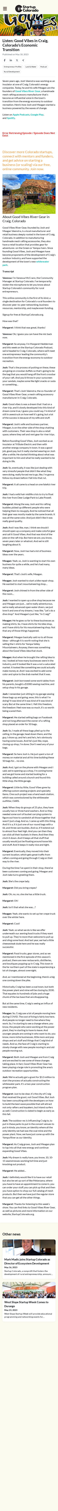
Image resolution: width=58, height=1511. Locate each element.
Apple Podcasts (21, 114)
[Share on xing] (23, 60)
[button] (5, 8)
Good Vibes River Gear (27, 91)
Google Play (37, 114)
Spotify (11, 117)
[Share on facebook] (4, 60)
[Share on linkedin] (11, 60)
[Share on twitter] (17, 60)
